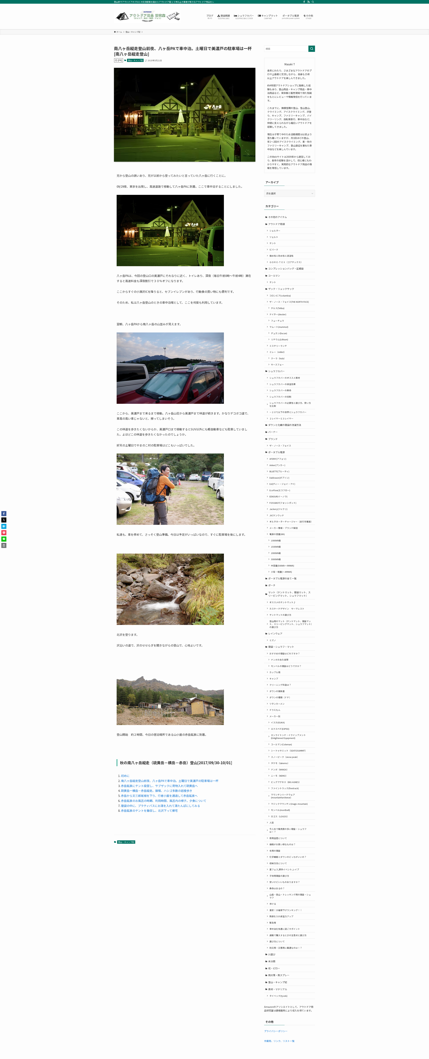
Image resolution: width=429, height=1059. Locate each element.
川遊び (271, 954)
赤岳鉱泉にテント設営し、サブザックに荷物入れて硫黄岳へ (159, 786)
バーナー (273, 432)
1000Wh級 (276, 540)
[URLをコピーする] (3, 545)
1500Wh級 (276, 546)
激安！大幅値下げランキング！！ (285, 910)
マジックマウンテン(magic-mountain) (289, 803)
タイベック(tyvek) (278, 995)
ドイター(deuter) (277, 314)
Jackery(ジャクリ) (278, 509)
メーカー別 (274, 716)
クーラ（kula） (278, 358)
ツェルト (273, 237)
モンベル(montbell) (280, 810)
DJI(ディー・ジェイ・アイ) (282, 483)
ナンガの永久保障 (279, 659)
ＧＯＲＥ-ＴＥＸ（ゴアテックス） (286, 262)
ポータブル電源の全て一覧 (282, 578)
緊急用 (272, 922)
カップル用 (274, 672)
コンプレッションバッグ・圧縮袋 (285, 268)
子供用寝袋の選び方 (279, 875)
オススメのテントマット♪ (282, 602)
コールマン (274, 275)
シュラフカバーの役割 (280, 396)
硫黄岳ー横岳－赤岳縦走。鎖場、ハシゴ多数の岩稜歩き (156, 790)
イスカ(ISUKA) (278, 722)
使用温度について (278, 838)
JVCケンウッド (276, 515)
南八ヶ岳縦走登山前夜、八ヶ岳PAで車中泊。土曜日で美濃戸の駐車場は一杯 (169, 781)
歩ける (272, 903)
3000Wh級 (276, 559)
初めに (125, 776)
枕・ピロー (274, 968)
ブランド (273, 439)
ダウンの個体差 (277, 691)
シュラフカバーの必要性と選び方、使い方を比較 (290, 404)
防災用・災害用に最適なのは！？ (285, 947)
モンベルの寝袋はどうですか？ (286, 666)
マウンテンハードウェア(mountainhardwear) (283, 796)
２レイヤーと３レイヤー (281, 418)
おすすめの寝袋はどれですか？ (284, 653)
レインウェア (275, 633)
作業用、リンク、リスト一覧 (279, 1041)
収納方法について (278, 863)
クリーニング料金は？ (280, 684)
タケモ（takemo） (280, 763)
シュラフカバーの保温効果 (282, 384)
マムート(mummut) (278, 326)
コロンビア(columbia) (280, 295)
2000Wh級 (276, 553)
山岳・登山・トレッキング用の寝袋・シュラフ (290, 896)
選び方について (277, 941)
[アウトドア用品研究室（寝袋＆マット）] (147, 16)
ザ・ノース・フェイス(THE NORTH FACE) (289, 301)
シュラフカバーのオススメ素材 (284, 377)
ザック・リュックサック (281, 288)
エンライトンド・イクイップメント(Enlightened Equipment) (288, 736)
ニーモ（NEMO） (279, 775)
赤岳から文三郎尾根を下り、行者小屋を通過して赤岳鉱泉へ (159, 795)
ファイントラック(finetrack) (285, 788)
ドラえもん (274, 709)
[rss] (308, 2)
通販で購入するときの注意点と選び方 (288, 935)
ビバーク (273, 249)
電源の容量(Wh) (277, 534)
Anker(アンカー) (277, 465)
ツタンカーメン (277, 703)
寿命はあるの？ (277, 888)
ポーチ (271, 585)
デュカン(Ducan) (279, 333)
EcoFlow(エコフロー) (279, 490)
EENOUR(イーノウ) (278, 496)
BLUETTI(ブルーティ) (279, 471)
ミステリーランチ (278, 345)
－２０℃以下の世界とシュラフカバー (288, 412)
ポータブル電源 (276, 452)
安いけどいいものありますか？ (284, 882)
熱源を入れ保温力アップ (281, 916)
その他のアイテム (277, 217)
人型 (271, 822)
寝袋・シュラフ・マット (281, 646)
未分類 (271, 961)
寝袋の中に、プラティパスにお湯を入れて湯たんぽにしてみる (160, 806)
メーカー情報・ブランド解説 (283, 528)
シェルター (274, 230)
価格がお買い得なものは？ (282, 844)
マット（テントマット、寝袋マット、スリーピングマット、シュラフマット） (289, 594)
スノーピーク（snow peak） (285, 757)
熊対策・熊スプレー (278, 975)
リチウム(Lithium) (279, 339)
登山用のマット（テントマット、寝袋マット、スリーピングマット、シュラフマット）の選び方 (290, 624)
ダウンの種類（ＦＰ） (280, 697)
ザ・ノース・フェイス (280, 445)
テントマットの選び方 (280, 614)
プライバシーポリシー (276, 1031)
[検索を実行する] (311, 49)
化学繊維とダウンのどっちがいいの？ (288, 856)
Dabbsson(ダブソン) (279, 477)
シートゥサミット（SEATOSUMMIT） (289, 750)
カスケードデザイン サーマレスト (286, 608)
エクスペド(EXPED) (280, 728)
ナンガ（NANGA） (280, 769)
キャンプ (273, 678)
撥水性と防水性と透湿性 (281, 255)
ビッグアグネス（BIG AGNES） (286, 782)
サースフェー (277, 364)
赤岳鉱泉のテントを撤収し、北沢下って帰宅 (149, 810)
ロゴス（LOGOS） (280, 816)
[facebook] (304, 2)
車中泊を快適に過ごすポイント (284, 928)
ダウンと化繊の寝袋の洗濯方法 (284, 425)
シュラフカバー (276, 371)
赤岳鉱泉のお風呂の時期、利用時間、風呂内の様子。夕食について (163, 801)
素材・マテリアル (277, 989)
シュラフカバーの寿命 (280, 390)
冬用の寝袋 (274, 850)
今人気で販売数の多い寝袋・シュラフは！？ (288, 830)
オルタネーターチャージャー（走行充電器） (291, 521)
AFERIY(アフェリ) (277, 458)
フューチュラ (277, 320)
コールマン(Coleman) (281, 744)
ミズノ (272, 640)
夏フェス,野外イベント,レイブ (284, 869)
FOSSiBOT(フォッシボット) (282, 502)
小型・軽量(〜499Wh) (281, 571)
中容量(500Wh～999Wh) (282, 565)
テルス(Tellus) (277, 308)
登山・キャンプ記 (135, 60)
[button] (3, 513)
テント (272, 243)
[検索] (313, 2)
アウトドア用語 (276, 224)
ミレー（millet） (277, 352)
